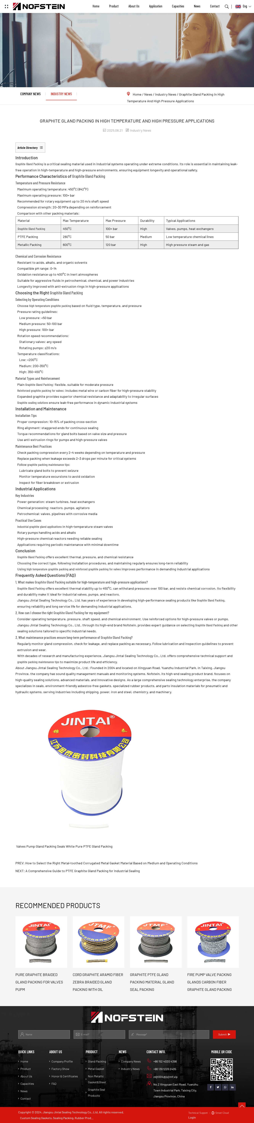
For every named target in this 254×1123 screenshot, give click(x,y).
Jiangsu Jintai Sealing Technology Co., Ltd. (57, 668)
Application (155, 6)
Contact (215, 6)
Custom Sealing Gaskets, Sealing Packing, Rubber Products (57, 1118)
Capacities (178, 6)
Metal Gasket (96, 1068)
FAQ (54, 1083)
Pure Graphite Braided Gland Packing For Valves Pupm (39, 982)
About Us (133, 6)
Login (192, 1117)
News (197, 6)
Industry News (61, 93)
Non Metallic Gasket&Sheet (97, 1079)
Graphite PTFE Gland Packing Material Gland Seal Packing (152, 982)
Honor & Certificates (65, 1076)
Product (114, 6)
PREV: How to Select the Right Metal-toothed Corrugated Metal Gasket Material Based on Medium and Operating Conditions (106, 863)
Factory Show (60, 1068)
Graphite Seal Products (96, 1092)
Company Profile (62, 1061)
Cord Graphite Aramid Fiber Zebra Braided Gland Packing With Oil (98, 982)
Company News (30, 93)
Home (96, 6)
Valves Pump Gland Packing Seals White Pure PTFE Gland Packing (63, 846)
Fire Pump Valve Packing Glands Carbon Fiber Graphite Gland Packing (209, 982)
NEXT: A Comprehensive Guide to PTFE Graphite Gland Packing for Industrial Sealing (77, 871)
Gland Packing (97, 1061)
